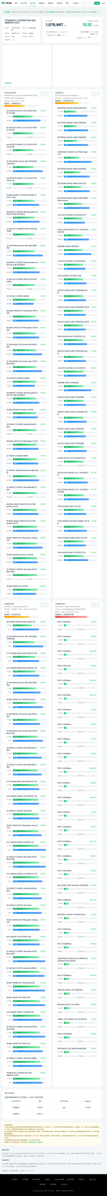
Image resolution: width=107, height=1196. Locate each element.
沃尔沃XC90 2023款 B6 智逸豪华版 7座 (21, 653)
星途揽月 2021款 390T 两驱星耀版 (70, 397)
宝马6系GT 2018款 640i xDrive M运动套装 (22, 471)
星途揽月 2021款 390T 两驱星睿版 (70, 429)
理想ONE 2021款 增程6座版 (68, 383)
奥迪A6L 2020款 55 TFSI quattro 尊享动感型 (22, 312)
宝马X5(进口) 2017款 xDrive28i (18, 905)
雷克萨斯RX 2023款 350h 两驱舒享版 (71, 108)
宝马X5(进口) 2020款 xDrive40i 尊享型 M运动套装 (21, 1028)
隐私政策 (53, 1184)
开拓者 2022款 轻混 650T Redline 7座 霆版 (73, 522)
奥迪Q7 (40, 1107)
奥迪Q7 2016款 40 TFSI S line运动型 (20, 699)
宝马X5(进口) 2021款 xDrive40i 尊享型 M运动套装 (21, 570)
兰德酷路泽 (16, 1107)
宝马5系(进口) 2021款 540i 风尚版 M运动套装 (21, 280)
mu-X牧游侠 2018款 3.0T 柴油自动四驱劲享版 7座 (21, 179)
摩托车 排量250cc (64, 768)
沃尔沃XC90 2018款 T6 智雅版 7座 (20, 1012)
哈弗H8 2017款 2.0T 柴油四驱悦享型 (71, 458)
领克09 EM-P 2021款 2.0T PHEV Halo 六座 (72, 153)
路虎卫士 (40, 1114)
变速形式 (25, 33)
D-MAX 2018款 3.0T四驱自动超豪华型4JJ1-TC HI (21, 196)
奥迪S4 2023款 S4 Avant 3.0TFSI (19, 410)
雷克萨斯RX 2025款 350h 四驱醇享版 (71, 123)
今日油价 (14, 1179)
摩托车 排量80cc (63, 739)
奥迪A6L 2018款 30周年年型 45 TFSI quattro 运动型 (20, 505)
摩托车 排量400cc (64, 856)
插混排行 (60, 3)
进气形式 (25, 28)
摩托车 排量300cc (64, 797)
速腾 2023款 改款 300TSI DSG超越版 (71, 1048)
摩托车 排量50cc (63, 783)
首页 (16, 3)
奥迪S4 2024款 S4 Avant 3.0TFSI (19, 555)
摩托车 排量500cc (64, 841)
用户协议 (64, 1184)
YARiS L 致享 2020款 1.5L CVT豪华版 (72, 1019)
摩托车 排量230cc (64, 710)
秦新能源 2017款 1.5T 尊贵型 (68, 1004)
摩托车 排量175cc (64, 666)
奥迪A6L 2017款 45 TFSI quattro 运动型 (22, 441)
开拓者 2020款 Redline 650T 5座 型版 (72, 538)
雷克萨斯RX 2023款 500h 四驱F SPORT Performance (73, 199)
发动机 (7, 28)
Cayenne (88, 1101)
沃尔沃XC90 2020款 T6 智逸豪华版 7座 (21, 796)
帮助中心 (82, 1179)
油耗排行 (42, 3)
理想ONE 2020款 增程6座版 (68, 246)
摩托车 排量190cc (64, 754)
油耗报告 (33, 3)
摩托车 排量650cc (64, 900)
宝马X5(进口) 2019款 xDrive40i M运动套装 (21, 425)
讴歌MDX (16, 1114)
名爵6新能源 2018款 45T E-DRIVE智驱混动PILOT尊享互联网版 (72, 959)
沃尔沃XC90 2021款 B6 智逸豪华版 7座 (21, 781)
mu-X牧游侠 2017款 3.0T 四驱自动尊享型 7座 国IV (21, 112)
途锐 (63, 1107)
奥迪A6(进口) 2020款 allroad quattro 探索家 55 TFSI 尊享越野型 (22, 263)
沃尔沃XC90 (64, 1101)
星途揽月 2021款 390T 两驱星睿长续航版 (73, 322)
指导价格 (25, 36)
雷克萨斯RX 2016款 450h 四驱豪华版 (71, 183)
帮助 (67, 3)
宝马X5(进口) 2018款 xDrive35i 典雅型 (21, 1058)
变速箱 (7, 33)
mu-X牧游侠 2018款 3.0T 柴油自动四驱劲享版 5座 (21, 145)
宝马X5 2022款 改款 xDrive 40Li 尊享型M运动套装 (21, 362)
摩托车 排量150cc (64, 680)
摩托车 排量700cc (64, 871)
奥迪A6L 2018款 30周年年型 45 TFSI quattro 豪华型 (20, 522)
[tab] (26, 99)
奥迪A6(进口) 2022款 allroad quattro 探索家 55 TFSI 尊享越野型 (22, 394)
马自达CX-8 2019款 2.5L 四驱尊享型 (71, 368)
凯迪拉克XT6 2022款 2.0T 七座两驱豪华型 (73, 474)
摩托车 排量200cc (64, 724)
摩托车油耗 (36, 1179)
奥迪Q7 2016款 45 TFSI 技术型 (18, 997)
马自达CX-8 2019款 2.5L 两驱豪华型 (71, 215)
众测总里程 (49, 21)
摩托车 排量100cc (64, 651)
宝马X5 (87, 1107)
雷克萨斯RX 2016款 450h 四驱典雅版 (71, 169)
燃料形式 (7, 36)
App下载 (24, 3)
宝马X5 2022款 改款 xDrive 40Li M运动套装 (21, 345)
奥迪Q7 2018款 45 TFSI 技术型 (18, 1043)
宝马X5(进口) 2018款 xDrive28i (18, 811)
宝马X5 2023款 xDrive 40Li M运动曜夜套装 (21, 246)
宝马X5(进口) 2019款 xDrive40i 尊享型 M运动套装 (21, 952)
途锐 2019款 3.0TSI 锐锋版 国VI (18, 937)
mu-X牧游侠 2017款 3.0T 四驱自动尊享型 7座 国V (21, 129)
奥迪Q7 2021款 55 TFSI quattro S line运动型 (22, 539)
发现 (40, 1101)
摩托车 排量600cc (64, 975)
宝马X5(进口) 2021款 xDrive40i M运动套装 (21, 488)
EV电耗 (47, 1179)
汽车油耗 (25, 1179)
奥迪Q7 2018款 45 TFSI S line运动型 (20, 983)
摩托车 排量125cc (64, 695)
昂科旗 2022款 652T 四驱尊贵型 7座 (71, 552)
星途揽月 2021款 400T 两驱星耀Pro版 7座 (72, 291)
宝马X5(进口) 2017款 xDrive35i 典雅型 (21, 968)
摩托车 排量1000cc (64, 1034)
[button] (44, 94)
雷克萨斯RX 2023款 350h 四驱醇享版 (71, 137)
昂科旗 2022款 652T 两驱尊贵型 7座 (71, 336)
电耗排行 (51, 3)
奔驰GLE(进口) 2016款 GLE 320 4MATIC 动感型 (19, 1074)
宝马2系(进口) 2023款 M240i (18, 378)
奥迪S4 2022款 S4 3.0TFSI (17, 586)
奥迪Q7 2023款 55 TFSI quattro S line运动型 (22, 921)
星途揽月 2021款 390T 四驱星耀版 (70, 443)
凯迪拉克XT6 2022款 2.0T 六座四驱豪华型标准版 (73, 490)
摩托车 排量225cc (64, 636)
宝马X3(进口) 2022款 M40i (17, 456)
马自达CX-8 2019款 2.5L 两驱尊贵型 (71, 261)
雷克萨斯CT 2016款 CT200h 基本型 (71, 914)
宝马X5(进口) (16, 1101)
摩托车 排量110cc (64, 622)
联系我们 (43, 1184)
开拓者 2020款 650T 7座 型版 (69, 506)
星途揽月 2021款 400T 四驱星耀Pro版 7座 (72, 413)
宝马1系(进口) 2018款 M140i (17, 296)
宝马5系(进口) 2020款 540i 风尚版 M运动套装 (21, 230)
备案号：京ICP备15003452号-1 (65, 1191)
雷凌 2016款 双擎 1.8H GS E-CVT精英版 (73, 885)
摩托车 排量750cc (64, 929)
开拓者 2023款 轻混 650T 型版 (69, 276)
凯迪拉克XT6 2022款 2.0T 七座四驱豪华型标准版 (73, 230)
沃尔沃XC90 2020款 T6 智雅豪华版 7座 (21, 874)
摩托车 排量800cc (64, 944)
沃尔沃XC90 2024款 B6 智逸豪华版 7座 (21, 668)
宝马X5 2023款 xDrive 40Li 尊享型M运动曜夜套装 (21, 162)
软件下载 (92, 1179)
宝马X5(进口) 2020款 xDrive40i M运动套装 (21, 889)
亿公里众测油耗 (59, 1179)
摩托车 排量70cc (63, 812)
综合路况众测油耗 (93, 21)
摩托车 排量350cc (64, 827)
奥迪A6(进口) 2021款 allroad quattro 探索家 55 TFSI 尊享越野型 (22, 213)
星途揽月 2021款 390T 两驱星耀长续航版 (73, 307)
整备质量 (7, 39)
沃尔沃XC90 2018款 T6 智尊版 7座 (20, 842)
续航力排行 (70, 1179)
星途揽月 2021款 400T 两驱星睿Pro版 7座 (72, 352)
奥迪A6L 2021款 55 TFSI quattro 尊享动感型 (22, 329)
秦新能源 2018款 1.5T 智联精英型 (70, 990)
